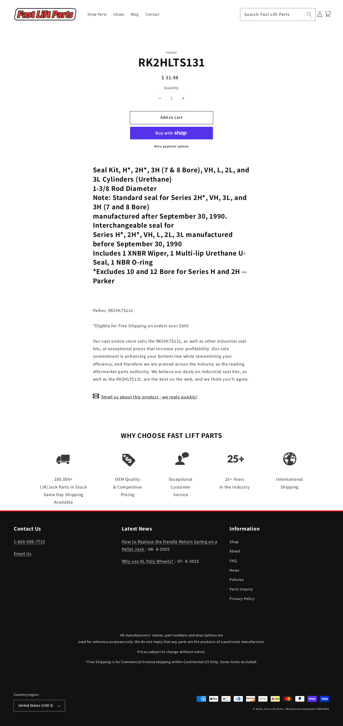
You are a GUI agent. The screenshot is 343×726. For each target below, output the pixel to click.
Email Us (22, 553)
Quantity (171, 87)
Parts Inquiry (241, 588)
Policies (237, 579)
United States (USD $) (35, 705)
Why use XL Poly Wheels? (148, 561)
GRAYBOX (323, 709)
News (234, 570)
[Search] (309, 14)
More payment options (171, 146)
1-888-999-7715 (29, 541)
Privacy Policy (242, 598)
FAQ (233, 560)
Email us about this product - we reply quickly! (149, 396)
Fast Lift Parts (273, 709)
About (235, 550)
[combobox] (278, 14)
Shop (234, 541)
